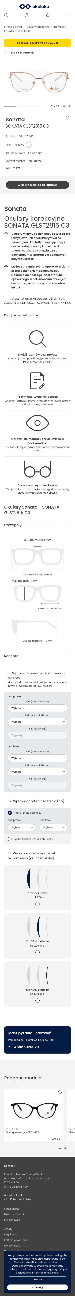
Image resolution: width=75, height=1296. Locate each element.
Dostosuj (37, 1279)
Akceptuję (37, 1287)
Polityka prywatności (16, 1240)
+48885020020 (25, 1047)
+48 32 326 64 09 (17, 1186)
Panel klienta (12, 1208)
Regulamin (10, 1234)
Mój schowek (12, 1220)
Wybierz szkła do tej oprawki (38, 185)
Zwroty (8, 1229)
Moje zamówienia (14, 1214)
